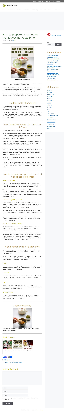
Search (49, 42)
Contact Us (40, 1)
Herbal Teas (26, 10)
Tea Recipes (57, 10)
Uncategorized (51, 126)
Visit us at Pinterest (56, 35)
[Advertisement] (32, 21)
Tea (9, 359)
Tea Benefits (47, 10)
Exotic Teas (10, 10)
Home (3, 10)
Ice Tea (49, 103)
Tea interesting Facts (35, 10)
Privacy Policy (47, 1)
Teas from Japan (51, 124)
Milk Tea (49, 107)
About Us (34, 1)
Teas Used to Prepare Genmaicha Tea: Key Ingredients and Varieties (53, 57)
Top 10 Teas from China (9, 360)
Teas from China (51, 120)
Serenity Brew (12, 5)
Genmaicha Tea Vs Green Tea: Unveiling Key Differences (53, 62)
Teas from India (51, 122)
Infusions (19, 10)
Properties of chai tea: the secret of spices (13, 362)
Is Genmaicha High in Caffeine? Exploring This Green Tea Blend (53, 74)
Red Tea (49, 109)
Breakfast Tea (50, 94)
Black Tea (49, 90)
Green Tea (6, 359)
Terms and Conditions (57, 1)
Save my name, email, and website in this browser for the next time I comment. (21, 398)
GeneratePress (39, 410)
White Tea (49, 128)
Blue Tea (49, 92)
